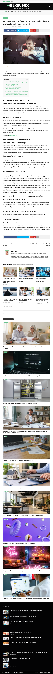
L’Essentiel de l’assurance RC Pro (12, 81)
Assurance (5, 17)
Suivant (10, 306)
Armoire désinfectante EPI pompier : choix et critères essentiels (20, 403)
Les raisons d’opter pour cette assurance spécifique (16, 91)
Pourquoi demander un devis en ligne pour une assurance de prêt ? (26, 280)
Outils (5, 379)
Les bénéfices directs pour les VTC (12, 85)
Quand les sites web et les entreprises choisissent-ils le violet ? (19, 543)
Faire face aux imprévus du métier (13, 93)
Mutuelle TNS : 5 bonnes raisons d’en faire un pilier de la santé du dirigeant (10, 299)
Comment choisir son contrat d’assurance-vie (20, 632)
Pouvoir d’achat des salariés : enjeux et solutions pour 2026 (18, 460)
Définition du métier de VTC (12, 84)
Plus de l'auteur (16, 264)
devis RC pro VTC (13, 135)
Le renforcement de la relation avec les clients (16, 96)
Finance (5, 407)
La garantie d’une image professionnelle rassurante (17, 94)
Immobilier (6, 491)
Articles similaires (8, 264)
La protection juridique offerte (11, 90)
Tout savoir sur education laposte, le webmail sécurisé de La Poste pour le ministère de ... (26, 598)
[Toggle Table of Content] (26, 79)
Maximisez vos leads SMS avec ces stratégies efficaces (23, 616)
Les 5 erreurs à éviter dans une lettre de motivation (21, 621)
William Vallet (6, 26)
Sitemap (41, 672)
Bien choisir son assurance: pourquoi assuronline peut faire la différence (25, 299)
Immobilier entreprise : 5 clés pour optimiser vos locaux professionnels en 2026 (24, 515)
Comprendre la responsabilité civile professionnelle (17, 82)
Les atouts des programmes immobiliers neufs (20, 658)
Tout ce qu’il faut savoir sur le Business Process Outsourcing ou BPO (26, 637)
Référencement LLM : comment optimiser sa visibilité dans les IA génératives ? (28, 1)
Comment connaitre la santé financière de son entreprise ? (23, 642)
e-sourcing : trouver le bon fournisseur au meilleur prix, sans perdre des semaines (29, 652)
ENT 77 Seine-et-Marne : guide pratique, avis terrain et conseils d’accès (26, 610)
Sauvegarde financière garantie (13, 88)
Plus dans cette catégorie (27, 264)
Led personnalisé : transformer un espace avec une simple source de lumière (23, 570)
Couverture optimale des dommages (14, 87)
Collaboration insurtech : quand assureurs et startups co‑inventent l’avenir (42, 280)
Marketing (6, 519)
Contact (36, 672)
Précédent (6, 306)
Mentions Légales (47, 672)
